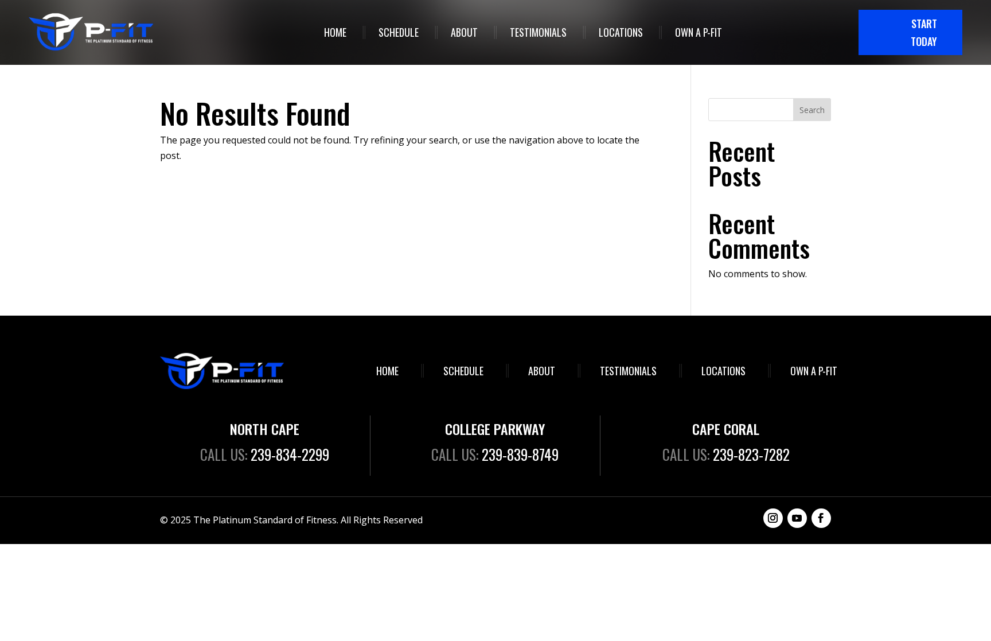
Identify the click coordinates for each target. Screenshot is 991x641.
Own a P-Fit (698, 33)
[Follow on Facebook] (821, 518)
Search (812, 109)
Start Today (924, 32)
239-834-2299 (290, 454)
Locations (621, 33)
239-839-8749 (520, 454)
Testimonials (538, 33)
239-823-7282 (751, 454)
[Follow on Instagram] (773, 518)
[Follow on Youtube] (797, 518)
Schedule (399, 33)
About (464, 33)
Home (335, 33)
